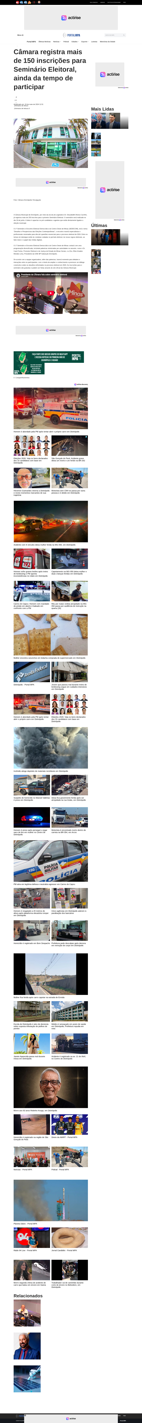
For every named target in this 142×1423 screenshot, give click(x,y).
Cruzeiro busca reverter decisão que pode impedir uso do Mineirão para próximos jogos (114, 146)
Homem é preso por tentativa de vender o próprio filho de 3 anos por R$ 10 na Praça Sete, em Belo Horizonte (114, 136)
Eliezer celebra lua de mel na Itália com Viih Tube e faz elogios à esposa (114, 152)
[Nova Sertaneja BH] (21, 2)
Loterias (94, 42)
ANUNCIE (102, 2)
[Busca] (124, 35)
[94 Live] (17, 2)
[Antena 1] (34, 2)
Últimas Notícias (45, 42)
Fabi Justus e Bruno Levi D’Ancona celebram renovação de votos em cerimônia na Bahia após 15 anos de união (114, 252)
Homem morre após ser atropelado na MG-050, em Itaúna (113, 140)
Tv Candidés (21, 46)
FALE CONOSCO (94, 2)
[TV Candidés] (39, 2)
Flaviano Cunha (23, 100)
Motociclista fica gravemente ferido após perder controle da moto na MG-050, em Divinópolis (114, 258)
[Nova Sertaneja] (25, 2)
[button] (60, 41)
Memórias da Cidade (107, 42)
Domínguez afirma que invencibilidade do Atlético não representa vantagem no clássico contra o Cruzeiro (113, 265)
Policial (66, 42)
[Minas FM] (29, 2)
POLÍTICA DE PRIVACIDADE (114, 2)
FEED (124, 2)
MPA (15, 46)
